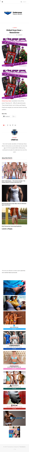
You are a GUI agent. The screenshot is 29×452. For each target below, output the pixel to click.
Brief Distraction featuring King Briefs (11, 226)
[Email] (15, 125)
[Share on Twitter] (10, 125)
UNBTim (14, 139)
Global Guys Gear (6, 101)
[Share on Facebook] (8, 125)
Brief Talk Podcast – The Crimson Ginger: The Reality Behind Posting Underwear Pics (13, 181)
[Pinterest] (13, 125)
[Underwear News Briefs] (14, 13)
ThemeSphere (22, 446)
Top (15, 449)
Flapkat (15, 27)
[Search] (21, 1)
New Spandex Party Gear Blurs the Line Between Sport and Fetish (14, 204)
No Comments (19, 34)
